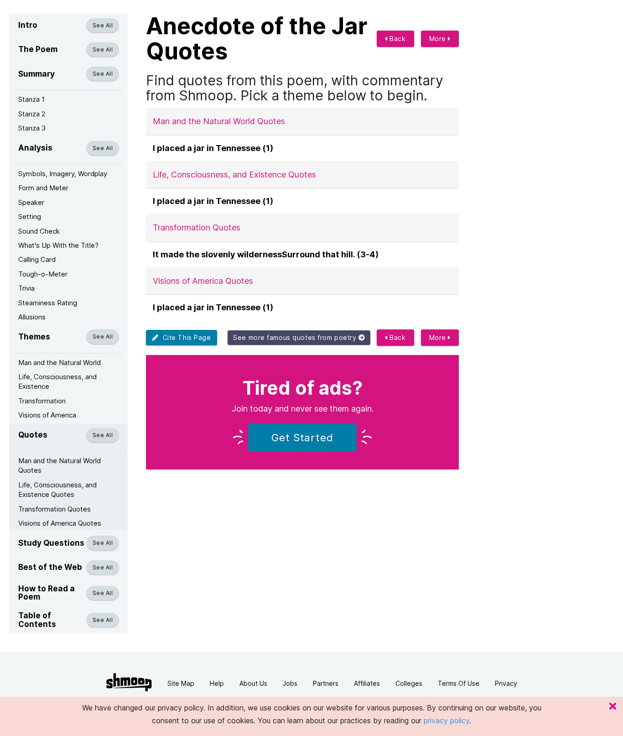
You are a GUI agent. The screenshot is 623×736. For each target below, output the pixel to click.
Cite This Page (185, 337)
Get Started (302, 438)
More (438, 38)
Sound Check (39, 231)
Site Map (180, 683)
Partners (325, 683)
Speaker (31, 202)
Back (397, 38)
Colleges (408, 683)
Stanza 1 (31, 99)
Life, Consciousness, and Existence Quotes (57, 489)
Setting (29, 216)
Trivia (26, 288)
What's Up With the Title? (58, 245)
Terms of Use (458, 683)
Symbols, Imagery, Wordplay (62, 173)
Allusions (32, 317)
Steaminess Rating (47, 302)
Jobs (290, 683)
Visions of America (47, 415)
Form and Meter (43, 187)
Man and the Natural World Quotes (59, 465)
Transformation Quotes (54, 509)
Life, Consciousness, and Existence (57, 381)
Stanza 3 (32, 128)
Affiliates (367, 683)
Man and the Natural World (59, 362)
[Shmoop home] (129, 682)
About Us (253, 683)
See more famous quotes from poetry (295, 337)
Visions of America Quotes (59, 523)
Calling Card (37, 259)
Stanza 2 (31, 114)
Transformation (42, 401)
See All (103, 25)
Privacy (506, 683)
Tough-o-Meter (42, 274)
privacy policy (446, 720)
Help (217, 683)
